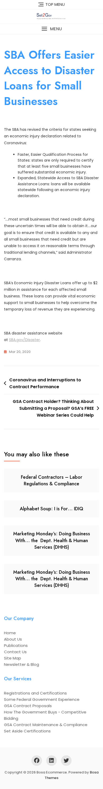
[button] (51, 28)
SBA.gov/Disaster (24, 339)
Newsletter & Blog (21, 664)
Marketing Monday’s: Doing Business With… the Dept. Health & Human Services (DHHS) (51, 540)
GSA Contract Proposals (28, 705)
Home (10, 633)
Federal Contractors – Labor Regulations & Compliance (51, 480)
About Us (13, 639)
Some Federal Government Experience (41, 699)
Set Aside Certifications (27, 731)
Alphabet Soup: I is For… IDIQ (51, 508)
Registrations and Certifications (35, 693)
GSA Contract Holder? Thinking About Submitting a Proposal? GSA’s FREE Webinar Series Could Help (53, 408)
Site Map (12, 658)
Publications (16, 645)
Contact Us (15, 652)
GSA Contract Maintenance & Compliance (45, 724)
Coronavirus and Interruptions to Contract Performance (45, 383)
